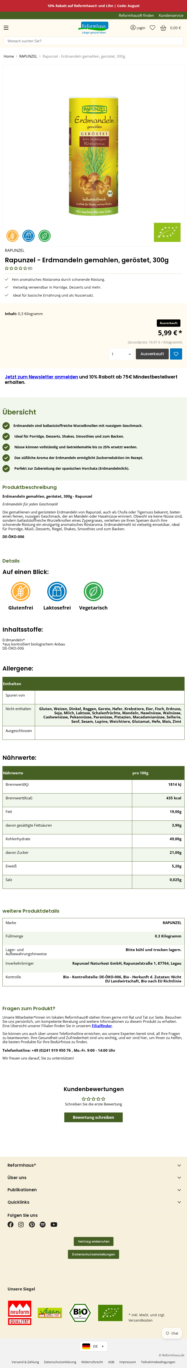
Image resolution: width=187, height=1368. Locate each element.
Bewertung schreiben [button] (93, 1117)
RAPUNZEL (28, 56)
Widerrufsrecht (92, 1362)
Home (9, 56)
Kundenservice (171, 15)
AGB (111, 1362)
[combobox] (93, 40)
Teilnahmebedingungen (158, 1362)
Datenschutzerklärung (60, 1362)
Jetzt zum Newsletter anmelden (41, 377)
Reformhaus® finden (136, 15)
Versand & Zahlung (25, 1362)
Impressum (127, 1362)
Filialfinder (102, 1025)
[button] (16, 268)
